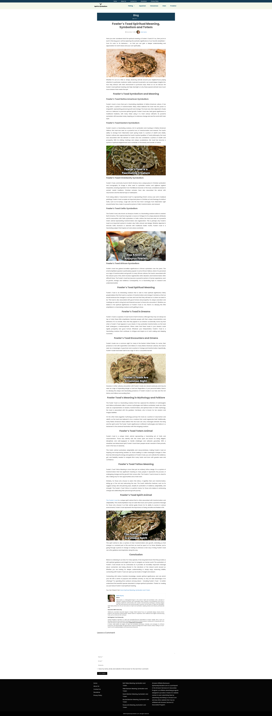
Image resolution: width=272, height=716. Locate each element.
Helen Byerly (144, 32)
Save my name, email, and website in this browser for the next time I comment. (124, 669)
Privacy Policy (154, 1)
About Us (123, 1)
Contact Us (133, 1)
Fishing (130, 6)
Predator (173, 6)
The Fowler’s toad (112, 500)
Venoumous (154, 6)
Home (115, 1)
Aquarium (142, 6)
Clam (164, 6)
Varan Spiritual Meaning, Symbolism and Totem (135, 590)
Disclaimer (144, 1)
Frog (138, 18)
